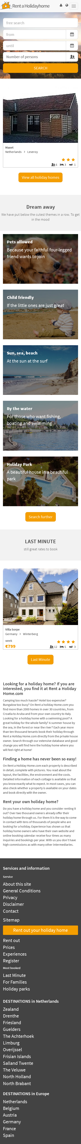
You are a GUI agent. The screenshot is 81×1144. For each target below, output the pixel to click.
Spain (8, 1135)
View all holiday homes (40, 177)
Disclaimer (13, 904)
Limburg (11, 1043)
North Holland (17, 1076)
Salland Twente (18, 1063)
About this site (17, 884)
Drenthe (11, 1016)
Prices (9, 947)
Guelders (11, 1029)
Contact (10, 911)
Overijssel (12, 1049)
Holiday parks (16, 989)
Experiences (15, 954)
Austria (10, 1115)
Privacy (10, 897)
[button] (61, 5)
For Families (15, 982)
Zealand (11, 1009)
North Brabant (17, 1083)
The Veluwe (14, 1070)
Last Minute (40, 659)
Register (11, 961)
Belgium (11, 1108)
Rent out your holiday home (40, 930)
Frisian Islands (17, 1056)
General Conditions (21, 891)
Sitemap (11, 920)
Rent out (11, 940)
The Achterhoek (18, 1036)
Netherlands (15, 1101)
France (9, 1128)
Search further (40, 516)
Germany (12, 1122)
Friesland (12, 1022)
